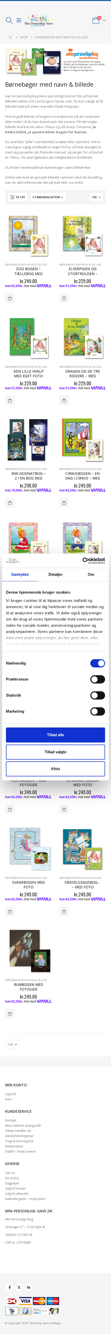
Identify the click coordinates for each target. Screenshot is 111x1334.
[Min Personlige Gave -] (39, 20)
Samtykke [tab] (20, 574)
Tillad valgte (55, 752)
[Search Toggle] (9, 20)
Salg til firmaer (15, 1188)
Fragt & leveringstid (19, 1141)
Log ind (10, 1094)
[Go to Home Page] (11, 37)
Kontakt (10, 1120)
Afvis (55, 769)
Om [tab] (91, 574)
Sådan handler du (18, 1131)
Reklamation (14, 1146)
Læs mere (9, 298)
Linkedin (29, 1287)
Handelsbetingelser (19, 1136)
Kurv (8, 1099)
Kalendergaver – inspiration (25, 1199)
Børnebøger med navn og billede (26, 264)
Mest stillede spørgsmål (23, 1125)
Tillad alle (55, 735)
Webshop (35, 1323)
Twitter (19, 1287)
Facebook (9, 1287)
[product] (28, 235)
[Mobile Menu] (19, 20)
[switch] (97, 679)
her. (88, 167)
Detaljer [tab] (56, 574)
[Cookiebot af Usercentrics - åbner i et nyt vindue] (82, 560)
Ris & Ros (12, 1178)
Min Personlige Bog (19, 1219)
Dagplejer (12, 1183)
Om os (10, 1173)
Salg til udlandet (16, 1193)
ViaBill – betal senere (20, 1151)
